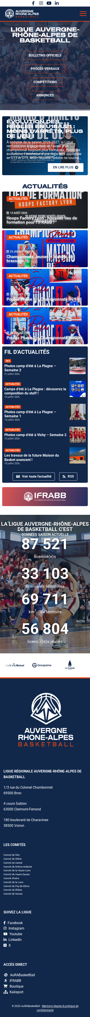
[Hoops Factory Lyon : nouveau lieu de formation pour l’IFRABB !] (45, 210)
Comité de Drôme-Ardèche (17, 866)
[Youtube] (49, 3)
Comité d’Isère (11, 878)
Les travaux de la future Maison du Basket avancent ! (31, 457)
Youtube (15, 934)
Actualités (18, 199)
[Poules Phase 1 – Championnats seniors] (45, 325)
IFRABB (15, 981)
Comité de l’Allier (12, 859)
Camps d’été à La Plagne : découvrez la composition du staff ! (35, 391)
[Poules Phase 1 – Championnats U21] (45, 287)
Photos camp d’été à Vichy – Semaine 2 (35, 435)
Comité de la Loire (13, 882)
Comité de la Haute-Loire (17, 870)
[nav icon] (83, 13)
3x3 (8, 361)
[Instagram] (41, 3)
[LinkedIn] (56, 3)
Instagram (16, 928)
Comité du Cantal (12, 862)
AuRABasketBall (22, 975)
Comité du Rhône (12, 890)
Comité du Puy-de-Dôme (16, 886)
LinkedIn (15, 940)
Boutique (16, 986)
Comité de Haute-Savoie (16, 874)
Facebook (15, 923)
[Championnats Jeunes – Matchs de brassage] (45, 248)
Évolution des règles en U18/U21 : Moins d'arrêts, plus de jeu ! (45, 129)
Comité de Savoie (12, 893)
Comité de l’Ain (11, 855)
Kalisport (16, 992)
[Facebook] (33, 3)
